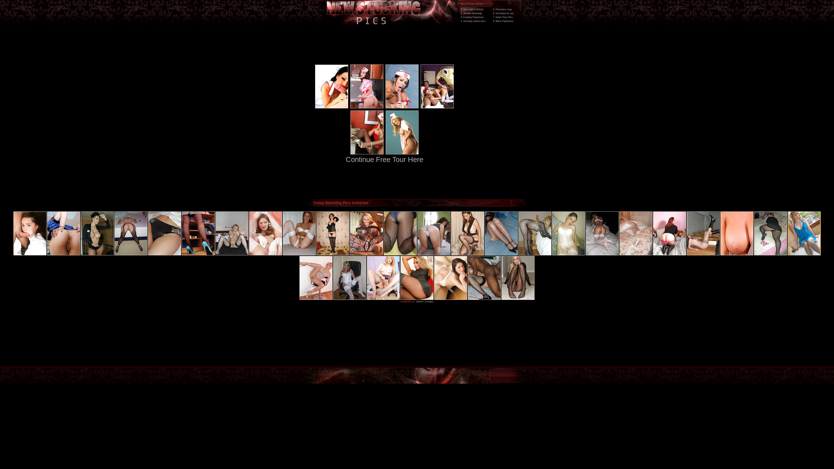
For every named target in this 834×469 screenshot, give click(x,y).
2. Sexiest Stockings (471, 13)
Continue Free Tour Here (384, 159)
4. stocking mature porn (473, 21)
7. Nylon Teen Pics (503, 17)
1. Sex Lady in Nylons (472, 9)
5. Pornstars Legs (502, 9)
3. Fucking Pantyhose (472, 17)
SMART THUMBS (425, 302)
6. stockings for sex (503, 13)
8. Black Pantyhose (503, 21)
